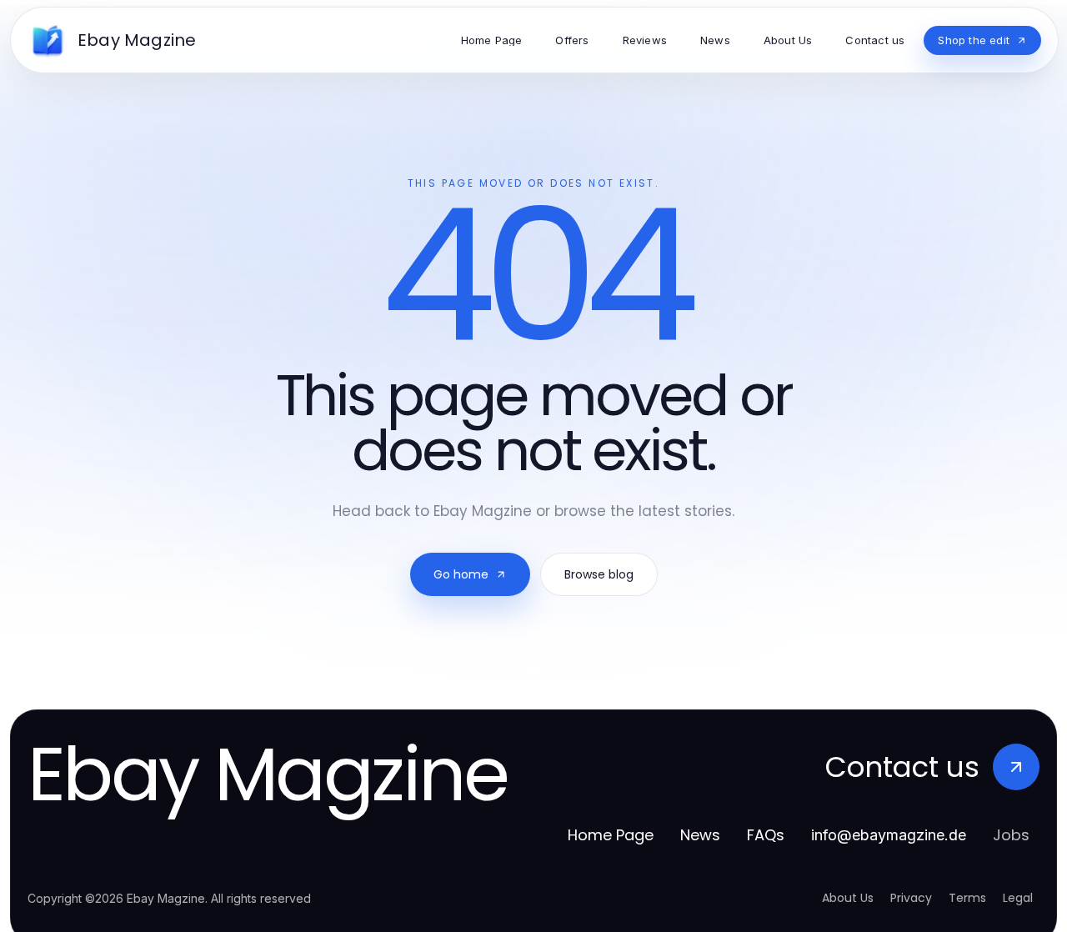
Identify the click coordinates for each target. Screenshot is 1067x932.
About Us (848, 897)
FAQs (765, 834)
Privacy (911, 897)
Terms (967, 897)
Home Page (611, 834)
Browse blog (599, 574)
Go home (460, 574)
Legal (1018, 897)
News (700, 834)
